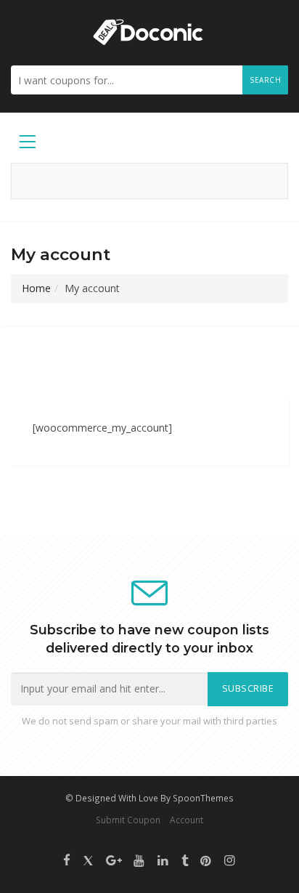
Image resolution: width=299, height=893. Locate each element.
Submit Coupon (128, 819)
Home (36, 288)
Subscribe (248, 688)
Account (186, 819)
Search (265, 80)
